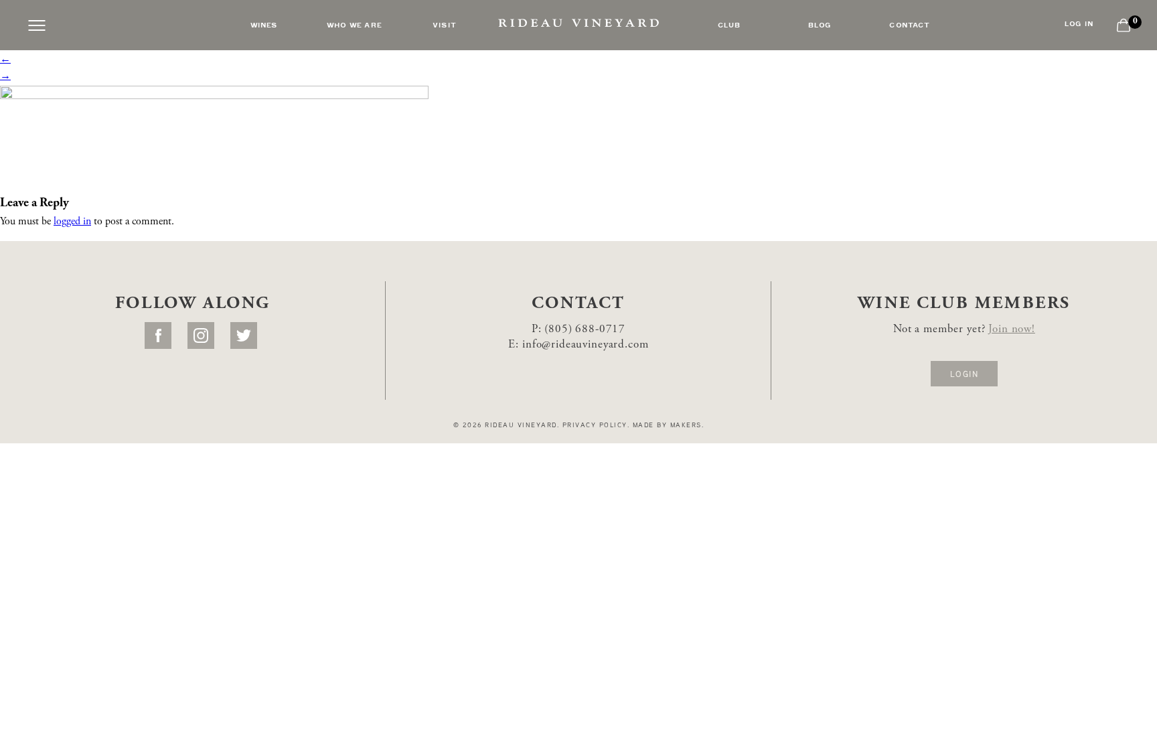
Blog (820, 24)
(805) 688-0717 (584, 329)
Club (729, 24)
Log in (1079, 23)
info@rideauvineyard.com (585, 345)
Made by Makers (667, 425)
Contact (909, 24)
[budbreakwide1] (214, 134)
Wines (264, 24)
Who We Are (354, 24)
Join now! (1011, 329)
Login (964, 373)
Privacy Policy (594, 425)
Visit (445, 24)
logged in (72, 221)
